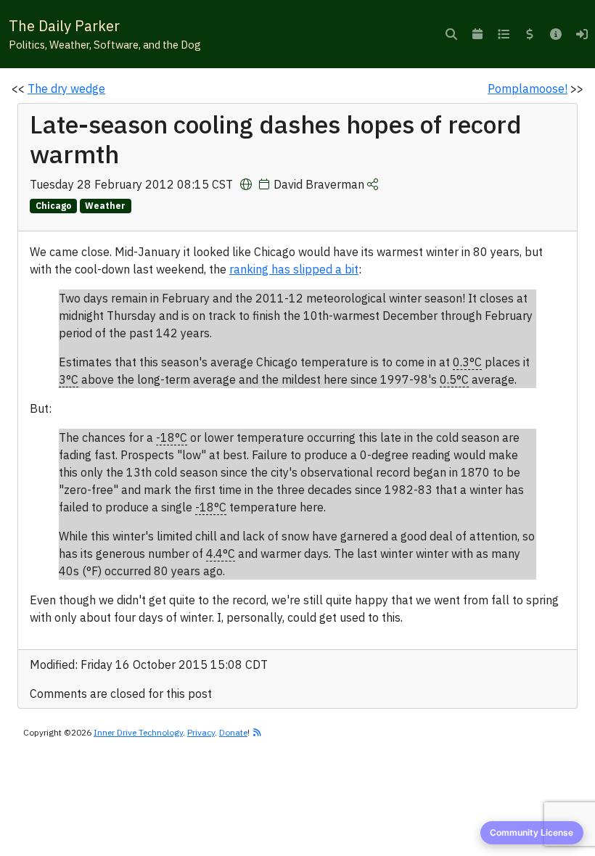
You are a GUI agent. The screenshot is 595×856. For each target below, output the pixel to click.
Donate (233, 732)
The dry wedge (66, 88)
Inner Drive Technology (138, 732)
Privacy (201, 732)
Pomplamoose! (527, 88)
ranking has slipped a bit (293, 269)
